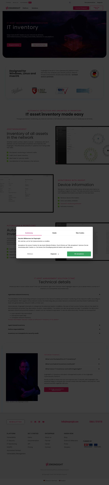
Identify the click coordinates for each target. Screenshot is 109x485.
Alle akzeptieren (79, 254)
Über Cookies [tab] (80, 233)
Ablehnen (30, 254)
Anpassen (54, 254)
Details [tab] (54, 233)
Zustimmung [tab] (29, 233)
